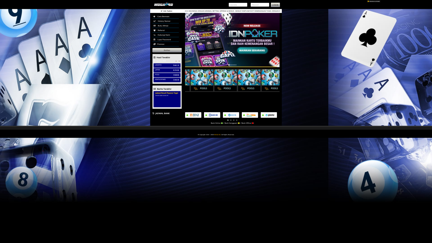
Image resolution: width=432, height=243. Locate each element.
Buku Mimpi (162, 25)
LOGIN (275, 5)
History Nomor (163, 21)
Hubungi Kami (163, 34)
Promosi (160, 44)
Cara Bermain (162, 16)
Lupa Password (163, 39)
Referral (161, 30)
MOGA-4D (217, 135)
